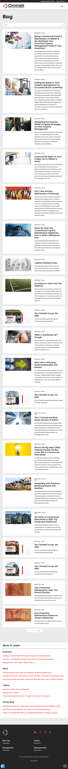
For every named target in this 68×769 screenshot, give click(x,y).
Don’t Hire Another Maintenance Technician (46, 192)
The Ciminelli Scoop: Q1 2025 (46, 396)
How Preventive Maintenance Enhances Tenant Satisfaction (46, 615)
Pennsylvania (7, 747)
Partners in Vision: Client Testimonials (16, 689)
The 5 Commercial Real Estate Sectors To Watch (46, 418)
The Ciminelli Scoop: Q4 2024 (46, 545)
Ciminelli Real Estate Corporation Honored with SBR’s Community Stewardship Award (33, 676)
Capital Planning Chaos (45, 262)
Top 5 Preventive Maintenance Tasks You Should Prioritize (45, 590)
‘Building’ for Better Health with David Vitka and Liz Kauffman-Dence (27, 656)
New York (6, 740)
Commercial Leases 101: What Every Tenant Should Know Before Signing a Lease (31, 706)
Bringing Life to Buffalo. (11, 693)
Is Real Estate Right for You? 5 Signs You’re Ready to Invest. (48, 159)
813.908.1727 (37, 743)
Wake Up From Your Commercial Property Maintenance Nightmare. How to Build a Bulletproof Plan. (47, 232)
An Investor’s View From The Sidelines (48, 284)
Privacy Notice (34, 760)
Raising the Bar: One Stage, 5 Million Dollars (18, 662)
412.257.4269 (5, 750)
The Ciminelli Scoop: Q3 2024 (46, 567)
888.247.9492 (37, 750)
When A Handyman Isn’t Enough (46, 336)
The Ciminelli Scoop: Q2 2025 (46, 314)
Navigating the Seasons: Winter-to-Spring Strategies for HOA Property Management (47, 125)
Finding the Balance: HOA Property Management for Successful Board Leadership (48, 85)
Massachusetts (40, 747)
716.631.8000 (5, 743)
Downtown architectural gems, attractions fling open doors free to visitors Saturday (33, 679)
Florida (37, 740)
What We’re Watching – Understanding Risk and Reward (45, 365)
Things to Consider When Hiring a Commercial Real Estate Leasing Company (30, 713)
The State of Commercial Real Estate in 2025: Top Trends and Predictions (46, 519)
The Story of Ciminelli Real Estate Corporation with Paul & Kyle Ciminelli (28, 659)
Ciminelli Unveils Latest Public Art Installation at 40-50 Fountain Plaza (27, 672)
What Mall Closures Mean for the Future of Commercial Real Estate (27, 709)
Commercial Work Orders (47, 1)
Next (39, 630)
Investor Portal (60, 1)
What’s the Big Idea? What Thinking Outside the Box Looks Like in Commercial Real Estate (47, 451)
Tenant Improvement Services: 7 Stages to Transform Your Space (26, 696)
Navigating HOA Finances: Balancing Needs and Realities (47, 486)
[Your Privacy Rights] (3, 766)
